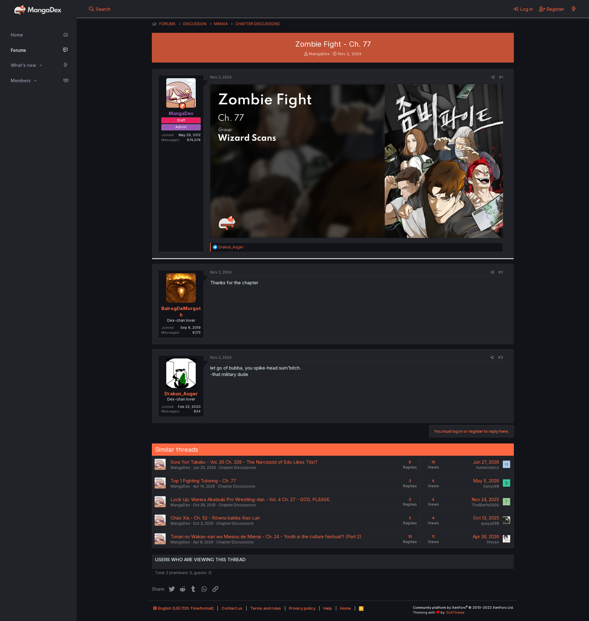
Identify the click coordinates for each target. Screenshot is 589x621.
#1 (501, 77)
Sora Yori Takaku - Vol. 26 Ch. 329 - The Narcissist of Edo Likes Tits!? (244, 462)
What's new (23, 65)
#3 (500, 357)
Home (17, 34)
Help (327, 608)
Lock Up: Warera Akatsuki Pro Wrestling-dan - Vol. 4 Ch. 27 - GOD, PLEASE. (251, 499)
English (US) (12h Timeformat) (185, 608)
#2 (501, 272)
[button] (41, 65)
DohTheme (455, 612)
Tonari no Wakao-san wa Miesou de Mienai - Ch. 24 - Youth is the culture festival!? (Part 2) (266, 536)
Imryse (493, 542)
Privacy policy (302, 608)
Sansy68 (491, 486)
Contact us (231, 608)
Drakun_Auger (181, 394)
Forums (18, 50)
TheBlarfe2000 (485, 505)
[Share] (493, 77)
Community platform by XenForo (463, 607)
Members (21, 80)
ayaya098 (490, 523)
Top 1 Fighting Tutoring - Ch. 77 (203, 481)
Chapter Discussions (237, 467)
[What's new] (573, 9)
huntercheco (487, 467)
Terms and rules (265, 608)
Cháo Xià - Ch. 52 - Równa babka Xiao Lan (215, 518)
